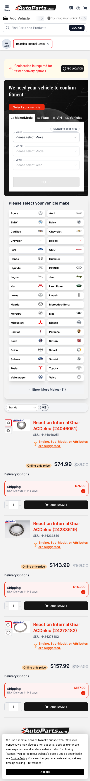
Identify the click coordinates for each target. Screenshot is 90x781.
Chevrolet (55, 231)
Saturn (53, 341)
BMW (14, 222)
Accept (45, 771)
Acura (14, 213)
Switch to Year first (65, 128)
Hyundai (16, 268)
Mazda (15, 304)
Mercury (16, 313)
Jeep (52, 277)
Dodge (53, 240)
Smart (53, 350)
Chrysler (16, 240)
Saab (14, 341)
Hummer (54, 259)
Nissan (53, 322)
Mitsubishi (17, 322)
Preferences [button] (34, 762)
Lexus (14, 295)
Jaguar (15, 277)
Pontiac (15, 332)
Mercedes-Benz (59, 304)
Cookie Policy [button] (19, 758)
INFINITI (54, 268)
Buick (52, 222)
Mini (51, 313)
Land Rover (56, 286)
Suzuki (53, 359)
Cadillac (16, 231)
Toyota (53, 368)
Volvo (52, 377)
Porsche (54, 332)
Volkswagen (18, 377)
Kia (13, 286)
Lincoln (53, 295)
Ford (14, 249)
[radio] (46, 488)
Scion (14, 350)
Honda (15, 259)
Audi (52, 213)
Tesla (14, 368)
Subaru (15, 359)
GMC (52, 249)
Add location (75, 68)
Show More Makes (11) (49, 389)
